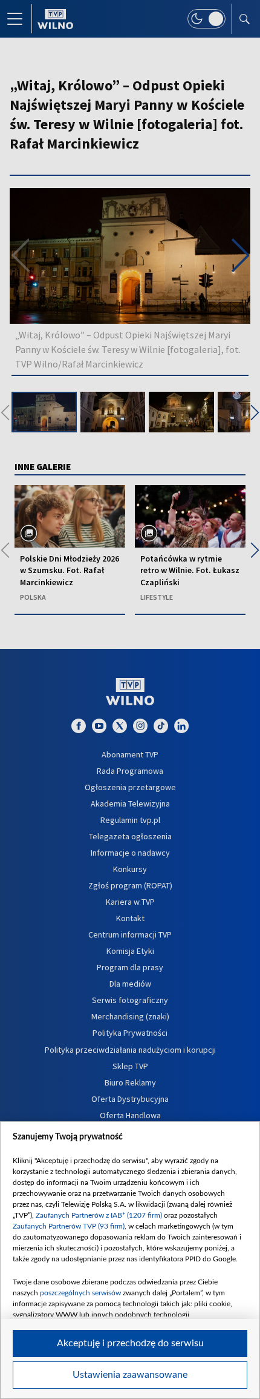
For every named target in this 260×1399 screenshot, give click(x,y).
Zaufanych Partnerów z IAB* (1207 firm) (99, 1215)
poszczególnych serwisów (80, 1293)
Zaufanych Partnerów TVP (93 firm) (69, 1226)
